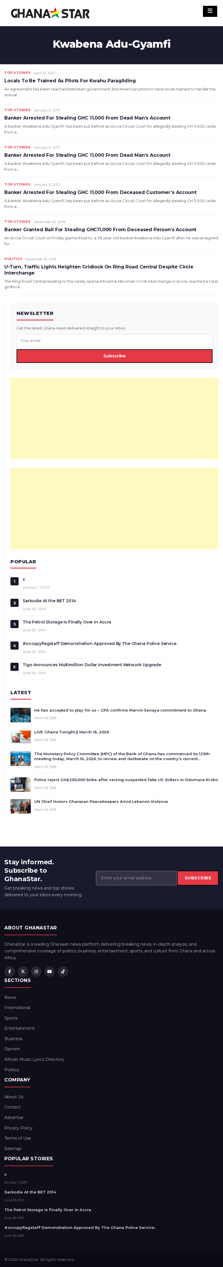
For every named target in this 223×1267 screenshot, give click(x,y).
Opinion (12, 1049)
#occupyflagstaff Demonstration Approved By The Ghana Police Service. (100, 643)
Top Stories (17, 73)
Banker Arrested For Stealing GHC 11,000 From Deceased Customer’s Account (100, 192)
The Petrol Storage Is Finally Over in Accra (67, 622)
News (10, 997)
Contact (12, 1107)
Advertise (14, 1117)
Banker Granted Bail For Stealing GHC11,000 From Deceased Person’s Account (100, 229)
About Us (13, 1097)
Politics (13, 259)
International (17, 1007)
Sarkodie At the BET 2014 (49, 600)
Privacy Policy (18, 1128)
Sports (10, 1018)
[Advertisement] (114, 418)
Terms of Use (17, 1138)
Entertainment (19, 1028)
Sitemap (12, 1148)
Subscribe (114, 356)
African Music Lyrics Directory (34, 1059)
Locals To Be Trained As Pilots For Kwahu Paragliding (70, 80)
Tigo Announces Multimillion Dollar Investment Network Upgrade (92, 664)
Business (13, 1038)
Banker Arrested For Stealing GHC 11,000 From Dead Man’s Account (87, 118)
